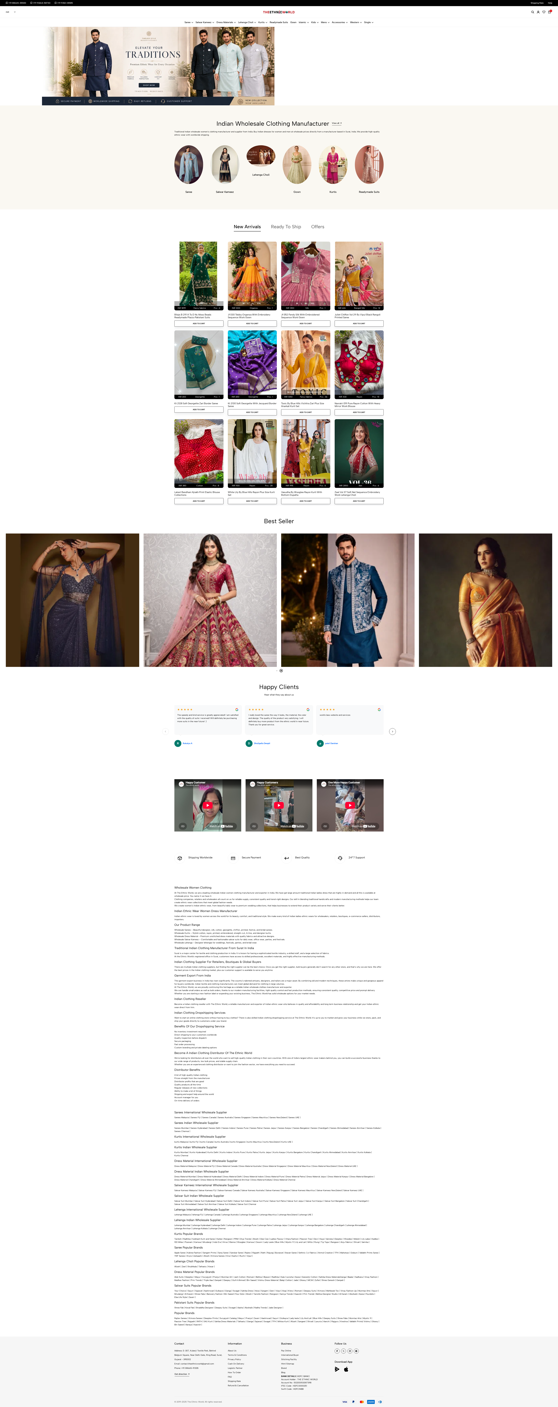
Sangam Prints (209, 1253)
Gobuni (354, 1253)
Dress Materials (225, 22)
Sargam (264, 1291)
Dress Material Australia (250, 1166)
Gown (293, 22)
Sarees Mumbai (181, 1128)
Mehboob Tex (332, 1291)
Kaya (322, 1239)
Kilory (290, 1291)
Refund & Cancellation (238, 1385)
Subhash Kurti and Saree (203, 1239)
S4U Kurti (208, 1321)
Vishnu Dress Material (268, 1280)
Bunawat (279, 1253)
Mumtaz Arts (364, 1291)
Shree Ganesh (328, 1280)
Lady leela (294, 1318)
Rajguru (335, 1321)
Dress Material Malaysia (185, 1166)
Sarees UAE (293, 1117)
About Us (232, 1350)
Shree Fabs (200, 1294)
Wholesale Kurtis (182, 933)
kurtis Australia (222, 1142)
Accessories (338, 22)
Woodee (348, 1239)
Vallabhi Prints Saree (368, 1253)
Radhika (187, 1239)
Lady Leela (268, 1242)
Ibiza (257, 1291)
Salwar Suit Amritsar (207, 1204)
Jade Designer (275, 1307)
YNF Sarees (179, 1256)
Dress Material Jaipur (316, 1176)
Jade (296, 1280)
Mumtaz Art (226, 1277)
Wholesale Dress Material (186, 936)
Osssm (259, 1242)
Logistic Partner (235, 1368)
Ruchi (242, 1256)
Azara (297, 1277)
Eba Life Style (180, 1297)
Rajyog (270, 1253)
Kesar (210, 1266)
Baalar (350, 1277)
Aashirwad (209, 1291)
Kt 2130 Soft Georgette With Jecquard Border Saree (252, 405)
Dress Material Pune (274, 1176)
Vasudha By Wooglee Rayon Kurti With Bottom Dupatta (301, 493)
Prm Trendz (196, 1280)
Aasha (240, 1307)
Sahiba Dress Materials (329, 1277)
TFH (336, 1253)
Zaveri (191, 1297)
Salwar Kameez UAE (352, 1190)
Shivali (357, 1242)
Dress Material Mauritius (299, 1166)
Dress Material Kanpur (338, 1176)
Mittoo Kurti (283, 1321)
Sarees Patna (256, 1128)
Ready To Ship (286, 226)
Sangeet (302, 1321)
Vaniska (329, 1239)
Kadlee (375, 1239)
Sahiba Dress (247, 1291)
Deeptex (338, 1239)
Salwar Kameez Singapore (278, 1190)
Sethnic (302, 1253)
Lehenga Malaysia (182, 1214)
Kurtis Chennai (181, 1155)
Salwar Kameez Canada (229, 1190)
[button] (174, 97)
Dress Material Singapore (274, 1166)
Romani (250, 1277)
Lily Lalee (366, 1239)
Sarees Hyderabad (199, 1128)
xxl (201, 303)
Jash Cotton (239, 1277)
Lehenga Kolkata (200, 1228)
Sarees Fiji (196, 1117)
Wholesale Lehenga (183, 942)
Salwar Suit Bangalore (335, 1201)
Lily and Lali (300, 1242)
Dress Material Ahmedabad (213, 1180)
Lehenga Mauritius (268, 1214)
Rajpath (255, 1253)
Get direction (181, 1374)
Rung (316, 1242)
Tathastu (202, 1266)
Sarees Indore (228, 1128)
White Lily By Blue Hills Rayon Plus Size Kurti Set (251, 493)
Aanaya (188, 1324)
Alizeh (256, 1239)
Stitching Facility (289, 1359)
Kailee (219, 1239)
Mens (324, 22)
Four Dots (239, 1294)
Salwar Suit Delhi (224, 1201)
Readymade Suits (279, 22)
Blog (283, 1372)
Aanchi (326, 1321)
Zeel (184, 1266)
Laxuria (318, 1321)
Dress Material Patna (295, 1176)
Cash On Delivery (236, 1364)
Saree (188, 22)
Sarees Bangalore (301, 1128)
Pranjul (216, 1277)
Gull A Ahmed (238, 1280)
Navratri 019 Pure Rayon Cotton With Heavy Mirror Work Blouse (357, 405)
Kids (313, 22)
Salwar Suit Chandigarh (357, 1201)
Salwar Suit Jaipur (295, 1201)
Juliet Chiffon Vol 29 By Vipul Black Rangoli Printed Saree (357, 316)
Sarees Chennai (181, 1131)
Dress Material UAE (347, 1166)
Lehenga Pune (249, 1225)
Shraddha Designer (204, 1307)
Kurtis (261, 22)
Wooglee (241, 1242)
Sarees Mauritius (260, 1117)
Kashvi (235, 1256)
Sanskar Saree (236, 1253)
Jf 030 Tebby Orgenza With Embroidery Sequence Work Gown (249, 316)
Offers (317, 226)
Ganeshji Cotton (309, 1277)
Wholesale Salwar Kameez (186, 939)
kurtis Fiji (194, 1142)
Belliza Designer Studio (327, 1294)
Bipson (267, 1277)
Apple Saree (179, 1253)
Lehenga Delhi (218, 1225)
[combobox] (11, 12)
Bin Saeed (251, 1280)
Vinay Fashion (370, 1277)
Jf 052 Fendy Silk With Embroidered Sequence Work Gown (300, 316)
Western (354, 22)
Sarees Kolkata (373, 1128)
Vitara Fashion (291, 1239)
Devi (316, 1239)
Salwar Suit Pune (260, 1201)
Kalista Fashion (194, 1253)
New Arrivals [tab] (247, 226)
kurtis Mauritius (254, 1142)
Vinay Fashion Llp (349, 1291)
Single (367, 22)
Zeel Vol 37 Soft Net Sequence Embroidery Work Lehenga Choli (357, 493)
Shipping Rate (234, 1381)
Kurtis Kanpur (279, 1152)
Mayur (198, 1277)
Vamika (365, 1242)
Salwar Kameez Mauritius (303, 1190)
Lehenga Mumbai (182, 1225)
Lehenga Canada (212, 1214)
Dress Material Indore (254, 1176)
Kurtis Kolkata (364, 1152)
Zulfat (317, 1280)
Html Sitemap (287, 1364)
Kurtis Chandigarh (312, 1152)
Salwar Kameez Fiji (207, 1190)
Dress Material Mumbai (185, 1176)
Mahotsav (344, 1253)
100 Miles (178, 1242)
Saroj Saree (223, 1253)
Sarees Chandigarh (320, 1128)
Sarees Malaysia (181, 1117)
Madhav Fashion (181, 1280)
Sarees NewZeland (278, 1117)
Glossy (303, 1280)
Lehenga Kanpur (296, 1225)
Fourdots (370, 1294)
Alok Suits (179, 1277)
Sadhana (359, 1277)
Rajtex (248, 1253)
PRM (236, 1239)
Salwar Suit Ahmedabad (185, 1204)
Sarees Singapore (242, 1117)
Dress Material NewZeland (324, 1166)
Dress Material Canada (227, 1166)
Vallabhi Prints (356, 1321)
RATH (199, 1321)
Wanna (232, 1242)
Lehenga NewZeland (288, 1214)
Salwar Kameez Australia (252, 1190)
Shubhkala (192, 1266)
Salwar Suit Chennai (247, 1204)
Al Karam (189, 1294)
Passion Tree (306, 1239)
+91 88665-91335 (189, 1368)
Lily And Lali (306, 1318)
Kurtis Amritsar (349, 1152)
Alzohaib (353, 1294)
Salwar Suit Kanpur (314, 1201)
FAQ (230, 1377)
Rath (263, 1253)
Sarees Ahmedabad (339, 1128)
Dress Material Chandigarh (186, 1180)
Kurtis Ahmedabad (331, 1152)
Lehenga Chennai (217, 1228)
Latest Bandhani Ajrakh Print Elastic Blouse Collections (197, 493)
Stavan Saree (291, 1253)
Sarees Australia (225, 1117)
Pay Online (286, 1350)
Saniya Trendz (286, 1294)
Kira (228, 1256)
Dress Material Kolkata (261, 1180)
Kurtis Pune (239, 1152)
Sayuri (190, 1291)
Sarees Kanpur (284, 1128)
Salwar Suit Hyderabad (204, 1201)
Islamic (302, 22)
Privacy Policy (234, 1359)
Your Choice (180, 1291)
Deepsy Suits (310, 1291)
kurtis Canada (206, 1142)
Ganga (343, 1277)
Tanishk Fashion (260, 1294)
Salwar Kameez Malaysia (185, 1190)
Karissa (197, 1242)
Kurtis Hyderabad (198, 1152)
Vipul (249, 1256)
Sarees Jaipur (270, 1128)
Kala (283, 1277)
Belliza (259, 1277)
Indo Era (217, 1242)
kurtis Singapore (237, 1142)
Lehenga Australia (230, 1214)
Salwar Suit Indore (242, 1201)
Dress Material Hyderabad (209, 1176)
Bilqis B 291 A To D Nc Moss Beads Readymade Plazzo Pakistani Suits (192, 316)
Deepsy (226, 1280)
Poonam (189, 1242)
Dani (272, 1291)
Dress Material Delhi (232, 1176)
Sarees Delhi (215, 1128)
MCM (310, 1280)
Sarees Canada (209, 1117)
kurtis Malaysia (181, 1142)
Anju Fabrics (346, 1242)
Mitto (310, 1242)
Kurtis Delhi (213, 1152)
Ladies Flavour (277, 1239)
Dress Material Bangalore (361, 1176)
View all (335, 123)
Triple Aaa (208, 1280)
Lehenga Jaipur (280, 1225)
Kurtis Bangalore (295, 1152)
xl (195, 303)
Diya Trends (245, 1239)
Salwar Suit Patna (278, 1201)
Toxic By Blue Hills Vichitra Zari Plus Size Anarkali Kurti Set (302, 405)
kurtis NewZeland (271, 1142)
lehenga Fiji (197, 1214)
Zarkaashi (197, 1256)
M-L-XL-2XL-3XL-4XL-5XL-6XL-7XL (305, 392)
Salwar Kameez (203, 22)
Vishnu (367, 1321)
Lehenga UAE (305, 1214)
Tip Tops (325, 1242)
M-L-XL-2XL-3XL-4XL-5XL (252, 481)
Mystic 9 (290, 1242)
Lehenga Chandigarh (335, 1225)
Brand (284, 1368)
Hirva (225, 1242)
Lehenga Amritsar (182, 1228)
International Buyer (290, 1355)
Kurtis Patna (252, 1152)
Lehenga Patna (265, 1225)
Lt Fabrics (311, 1253)
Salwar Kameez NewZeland (329, 1190)
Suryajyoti (206, 1277)
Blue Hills (279, 1242)
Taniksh (177, 1239)
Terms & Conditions (237, 1355)
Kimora (321, 1291)
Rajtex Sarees (180, 1318)
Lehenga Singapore (249, 1214)
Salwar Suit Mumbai (183, 1201)
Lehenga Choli (245, 22)
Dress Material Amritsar (239, 1180)
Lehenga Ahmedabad (356, 1225)
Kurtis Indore (226, 1152)
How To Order (234, 1372)
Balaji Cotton (286, 1280)
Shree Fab (179, 1307)
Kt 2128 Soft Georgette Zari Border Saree (196, 403)
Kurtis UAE (286, 1142)
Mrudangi (207, 1242)
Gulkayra (219, 1291)
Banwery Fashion (214, 1294)
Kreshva (344, 1321)
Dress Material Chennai (284, 1180)
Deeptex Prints (211, 1318)
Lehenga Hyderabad (201, 1225)
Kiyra (189, 1256)
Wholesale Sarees (182, 930)
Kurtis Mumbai (181, 1152)
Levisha (289, 1277)
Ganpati (218, 1280)
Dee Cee (264, 1239)
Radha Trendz (260, 1307)
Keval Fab (189, 1307)
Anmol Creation (325, 1253)
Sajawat (198, 1291)
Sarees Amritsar (357, 1128)
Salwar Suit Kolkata (227, 1204)
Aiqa (284, 1291)
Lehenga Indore (234, 1225)
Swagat (236, 1291)
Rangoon (228, 1239)
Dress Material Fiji (206, 1166)
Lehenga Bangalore (315, 1225)
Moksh (357, 1239)
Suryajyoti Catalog (228, 1318)
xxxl (318, 481)
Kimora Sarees (218, 1256)
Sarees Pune (242, 1128)
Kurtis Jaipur (265, 1152)
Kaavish (298, 1294)
